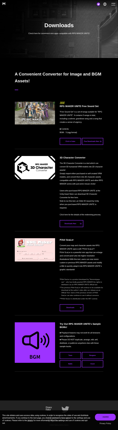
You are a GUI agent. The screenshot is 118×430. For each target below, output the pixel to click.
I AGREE (105, 417)
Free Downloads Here (91, 141)
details (30, 420)
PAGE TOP (111, 394)
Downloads (70, 307)
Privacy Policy (105, 423)
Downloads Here (70, 223)
